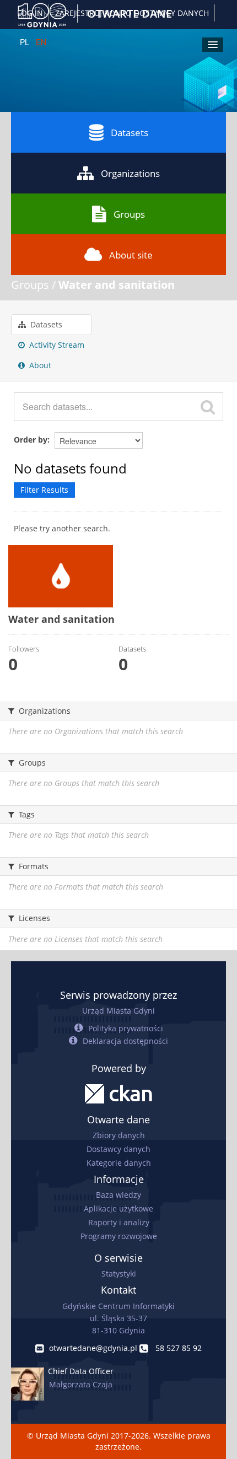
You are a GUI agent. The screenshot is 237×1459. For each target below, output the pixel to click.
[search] (208, 407)
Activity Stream (55, 345)
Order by (30, 439)
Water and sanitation (116, 284)
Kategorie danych (119, 1162)
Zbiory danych (119, 1135)
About (39, 365)
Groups (129, 214)
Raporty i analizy (118, 1222)
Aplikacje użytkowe (118, 1208)
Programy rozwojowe (118, 1236)
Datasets (129, 132)
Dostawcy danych (118, 1149)
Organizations (130, 173)
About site (131, 255)
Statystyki (118, 1273)
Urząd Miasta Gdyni (118, 1010)
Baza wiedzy (118, 1194)
